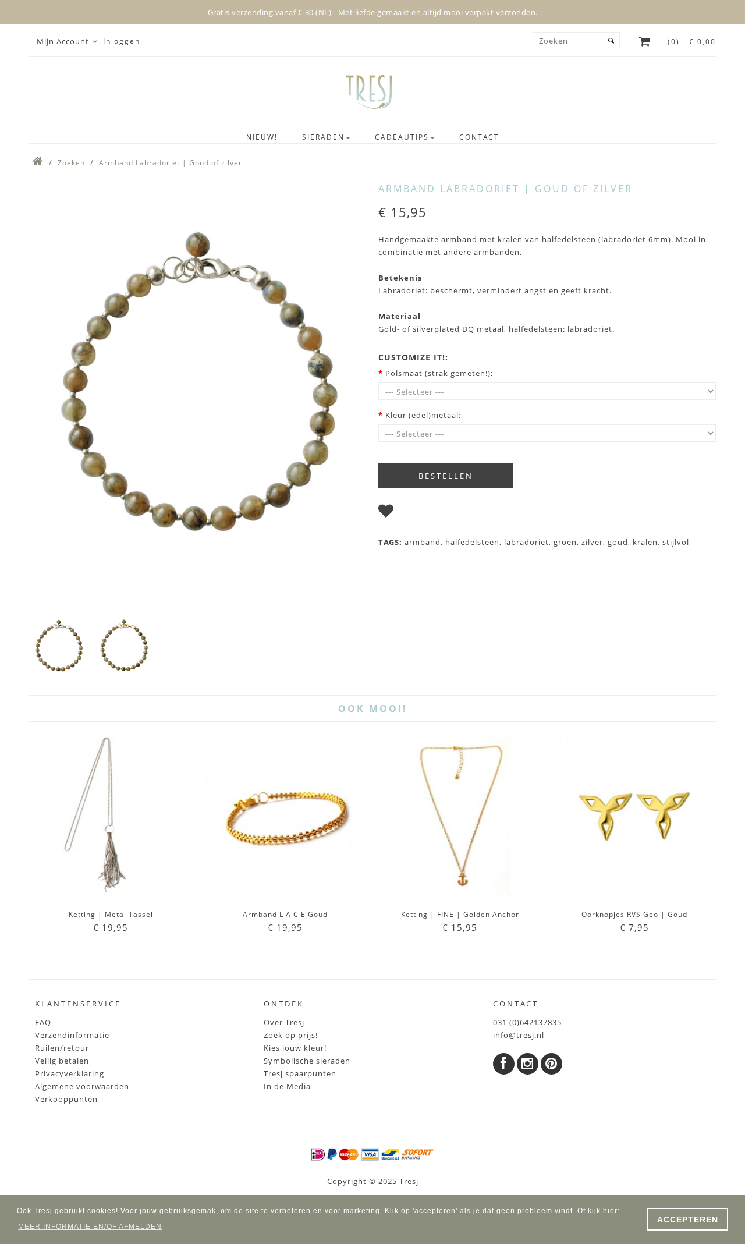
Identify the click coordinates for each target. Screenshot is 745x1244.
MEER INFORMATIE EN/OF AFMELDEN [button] (90, 1226)
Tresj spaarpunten (300, 1073)
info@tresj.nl (518, 1035)
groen (565, 542)
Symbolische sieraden (307, 1060)
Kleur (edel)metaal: (423, 415)
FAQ (43, 1022)
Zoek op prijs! (291, 1035)
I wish (410, 513)
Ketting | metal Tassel (111, 914)
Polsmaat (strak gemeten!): (439, 373)
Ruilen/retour (62, 1048)
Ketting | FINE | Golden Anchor (460, 914)
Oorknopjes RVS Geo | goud (634, 914)
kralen (645, 542)
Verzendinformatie (72, 1035)
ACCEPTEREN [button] (687, 1219)
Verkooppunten (66, 1099)
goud (618, 542)
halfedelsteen (472, 542)
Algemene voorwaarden (82, 1086)
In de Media (287, 1086)
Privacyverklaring (69, 1073)
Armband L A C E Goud (285, 914)
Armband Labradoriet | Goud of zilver (170, 163)
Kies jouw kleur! (295, 1048)
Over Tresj (284, 1022)
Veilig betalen (62, 1060)
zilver (592, 542)
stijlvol (675, 542)
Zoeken (71, 163)
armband (423, 542)
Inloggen (121, 41)
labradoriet (526, 542)
